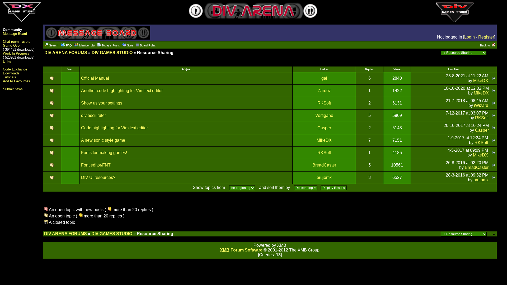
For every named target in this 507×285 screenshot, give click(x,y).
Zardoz (324, 90)
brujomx (324, 177)
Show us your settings (101, 103)
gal (324, 78)
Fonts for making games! (104, 152)
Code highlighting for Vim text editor (114, 128)
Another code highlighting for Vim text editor (122, 90)
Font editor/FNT (96, 165)
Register (486, 37)
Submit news (13, 89)
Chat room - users (16, 42)
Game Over (12, 46)
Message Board (15, 34)
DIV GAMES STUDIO (112, 52)
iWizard (481, 105)
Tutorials (9, 77)
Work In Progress (16, 53)
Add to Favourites (16, 81)
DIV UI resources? (98, 177)
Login (469, 37)
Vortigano (324, 115)
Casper (324, 128)
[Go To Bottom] (492, 52)
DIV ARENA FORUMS (65, 52)
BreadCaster (324, 165)
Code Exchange (15, 69)
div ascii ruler (93, 115)
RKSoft (324, 103)
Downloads (11, 73)
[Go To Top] (493, 233)
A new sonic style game (103, 140)
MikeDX (480, 80)
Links (7, 61)
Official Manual (95, 78)
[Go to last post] (493, 78)
